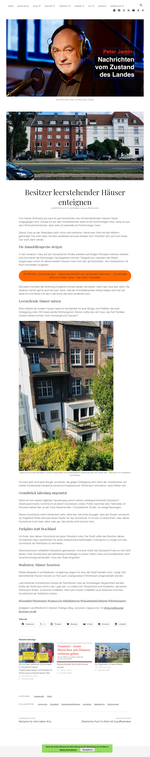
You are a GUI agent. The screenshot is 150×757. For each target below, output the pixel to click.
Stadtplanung (99, 704)
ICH (89, 6)
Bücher (48, 6)
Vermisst (63, 6)
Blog (35, 6)
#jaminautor (40, 600)
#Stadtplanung (71, 600)
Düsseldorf (54, 704)
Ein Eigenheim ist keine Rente (108, 664)
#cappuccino (54, 600)
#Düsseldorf (25, 600)
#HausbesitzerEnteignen (94, 600)
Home (10, 6)
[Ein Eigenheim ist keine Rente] (112, 653)
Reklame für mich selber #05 (35, 721)
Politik (49, 696)
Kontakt (102, 6)
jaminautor (87, 704)
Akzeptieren (87, 749)
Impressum (116, 6)
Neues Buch (23, 6)
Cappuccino (42, 704)
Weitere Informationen (68, 750)
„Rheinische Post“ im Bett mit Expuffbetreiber (106, 721)
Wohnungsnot (113, 704)
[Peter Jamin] (75, 93)
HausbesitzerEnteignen (70, 704)
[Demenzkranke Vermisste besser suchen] (74, 653)
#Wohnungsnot (117, 600)
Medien (78, 6)
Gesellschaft (39, 696)
